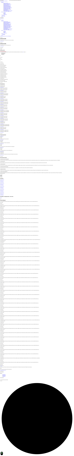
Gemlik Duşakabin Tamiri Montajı (7, 5)
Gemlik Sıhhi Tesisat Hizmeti (7, 22)
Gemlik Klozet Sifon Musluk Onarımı (7, 24)
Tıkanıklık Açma (5, 14)
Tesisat (4, 13)
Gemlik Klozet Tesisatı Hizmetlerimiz (7, 4)
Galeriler (2, 33)
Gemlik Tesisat (4, 374)
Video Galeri (4, 34)
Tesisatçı (4, 32)
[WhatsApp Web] (2, 453)
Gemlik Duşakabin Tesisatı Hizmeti (7, 9)
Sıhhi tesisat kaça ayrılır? (2, 161)
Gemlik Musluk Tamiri (6, 28)
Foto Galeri (4, 15)
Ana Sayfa (2, 20)
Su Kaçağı (5, 31)
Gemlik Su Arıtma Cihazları (6, 29)
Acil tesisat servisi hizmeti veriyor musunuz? (4, 166)
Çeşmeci (5, 12)
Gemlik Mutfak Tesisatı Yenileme (7, 27)
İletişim (2, 16)
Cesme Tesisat (4, 375)
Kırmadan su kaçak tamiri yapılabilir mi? (3, 171)
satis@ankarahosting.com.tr (3, 370)
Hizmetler (2, 2)
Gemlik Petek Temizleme (6, 23)
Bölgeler (2, 30)
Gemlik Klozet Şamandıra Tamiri (7, 6)
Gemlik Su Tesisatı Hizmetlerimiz (7, 3)
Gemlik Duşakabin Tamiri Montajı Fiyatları (8, 10)
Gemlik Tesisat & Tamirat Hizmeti (7, 25)
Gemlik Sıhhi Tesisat (6, 21)
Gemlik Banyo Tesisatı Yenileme (7, 8)
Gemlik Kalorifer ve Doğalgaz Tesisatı (7, 11)
